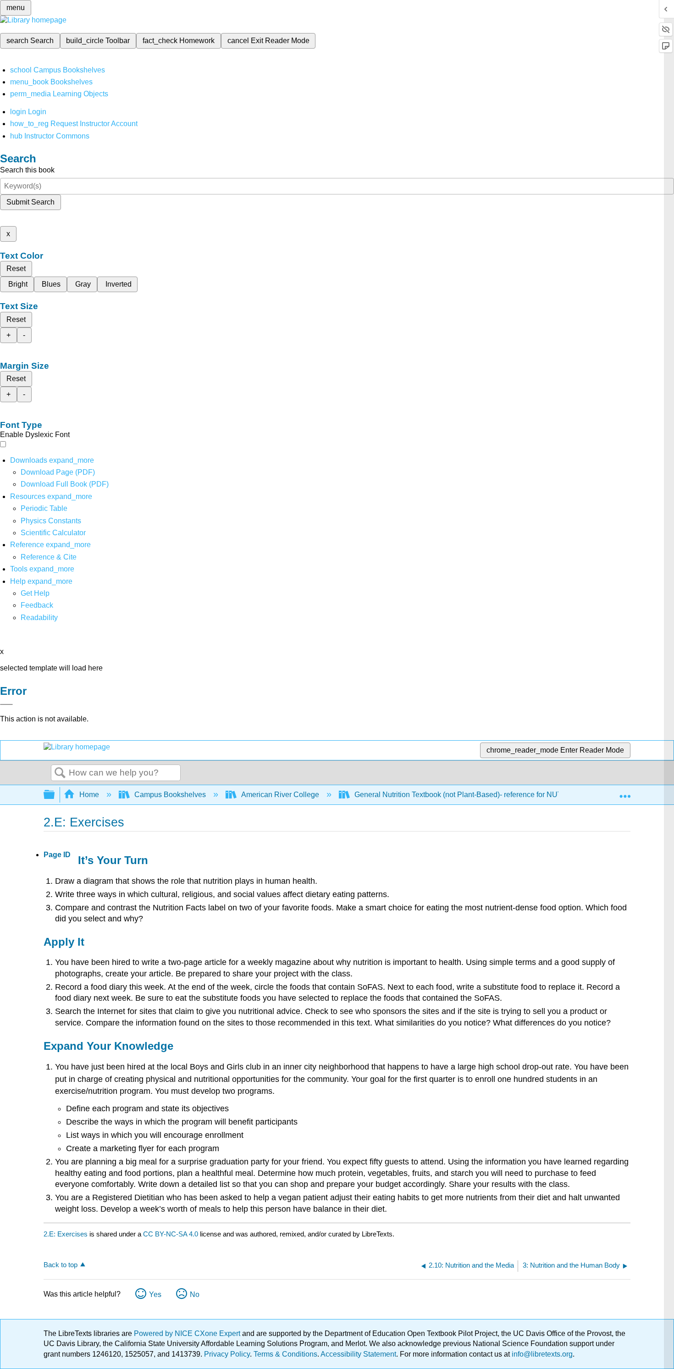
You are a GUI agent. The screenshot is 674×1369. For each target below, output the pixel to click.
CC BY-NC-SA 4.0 (170, 1234)
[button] (37, 605)
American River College (280, 794)
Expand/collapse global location (624, 792)
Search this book (27, 170)
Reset (16, 268)
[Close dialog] (6, 704)
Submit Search (30, 202)
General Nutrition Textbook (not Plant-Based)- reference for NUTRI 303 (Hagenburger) (494, 794)
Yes (155, 1294)
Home (89, 794)
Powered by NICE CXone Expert (188, 1333)
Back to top (60, 1265)
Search (60, 773)
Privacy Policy (227, 1354)
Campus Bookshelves (170, 794)
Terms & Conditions (285, 1354)
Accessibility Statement (358, 1354)
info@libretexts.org (541, 1354)
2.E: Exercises (66, 1234)
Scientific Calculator (53, 533)
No (194, 1294)
